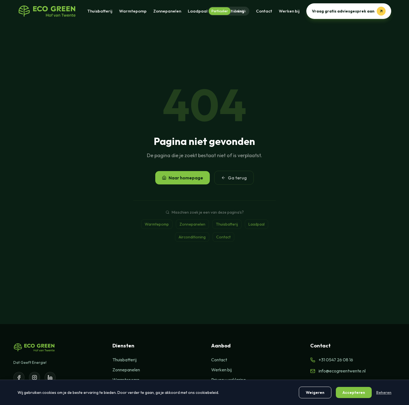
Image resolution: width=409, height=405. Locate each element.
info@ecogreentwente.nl (342, 371)
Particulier (219, 11)
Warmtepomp (133, 11)
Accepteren (354, 392)
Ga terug (237, 178)
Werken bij (289, 11)
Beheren (383, 392)
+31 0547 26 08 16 (336, 359)
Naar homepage (186, 178)
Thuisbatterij (99, 11)
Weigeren (315, 392)
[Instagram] (34, 377)
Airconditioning (192, 236)
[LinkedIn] (50, 377)
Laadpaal (198, 11)
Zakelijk (240, 11)
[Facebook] (18, 377)
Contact (264, 11)
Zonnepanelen (167, 11)
